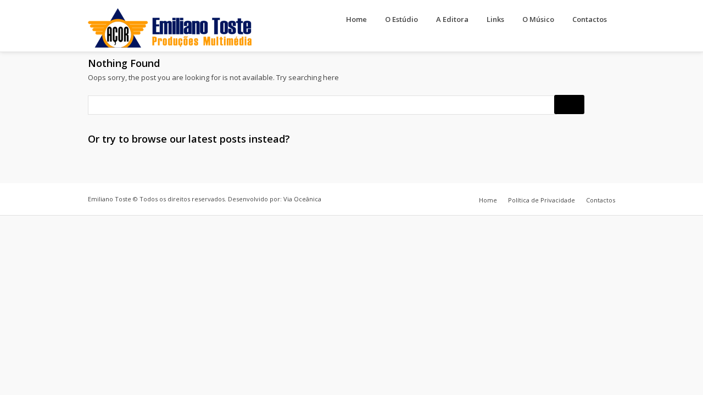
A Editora (452, 19)
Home (356, 19)
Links (495, 19)
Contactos (589, 19)
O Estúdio (401, 19)
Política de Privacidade (541, 200)
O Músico (538, 19)
